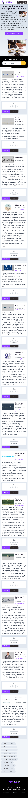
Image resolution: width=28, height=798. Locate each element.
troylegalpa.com (19, 76)
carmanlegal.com (19, 359)
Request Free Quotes (13, 33)
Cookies (23, 793)
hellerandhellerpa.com (21, 559)
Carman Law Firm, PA (19, 353)
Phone (14, 111)
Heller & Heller (20, 555)
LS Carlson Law (20, 205)
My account (7, 790)
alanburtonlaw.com (20, 309)
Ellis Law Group (20, 266)
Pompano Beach (10, 750)
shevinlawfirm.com (20, 704)
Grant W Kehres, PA (18, 500)
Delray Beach (9, 743)
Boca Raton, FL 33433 (20, 657)
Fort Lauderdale (10, 759)
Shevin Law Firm (19, 699)
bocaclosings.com (19, 505)
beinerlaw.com (19, 459)
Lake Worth (9, 765)
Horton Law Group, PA (19, 404)
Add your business (19, 790)
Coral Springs (9, 753)
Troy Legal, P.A (20, 72)
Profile (6, 111)
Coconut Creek (9, 747)
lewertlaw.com (19, 162)
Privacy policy (7, 793)
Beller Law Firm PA (20, 598)
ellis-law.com (18, 270)
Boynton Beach (10, 756)
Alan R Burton (20, 305)
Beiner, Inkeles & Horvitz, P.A (20, 454)
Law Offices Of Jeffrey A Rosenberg (20, 119)
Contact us (18, 788)
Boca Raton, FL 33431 (20, 75)
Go (23, 63)
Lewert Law (19, 157)
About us (9, 788)
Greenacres (9, 771)
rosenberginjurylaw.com (21, 126)
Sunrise (8, 762)
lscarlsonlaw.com (19, 209)
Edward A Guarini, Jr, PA (20, 653)
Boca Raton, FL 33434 (20, 308)
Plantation (8, 768)
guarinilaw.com (19, 658)
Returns (15, 793)
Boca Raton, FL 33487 (20, 124)
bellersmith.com (19, 603)
